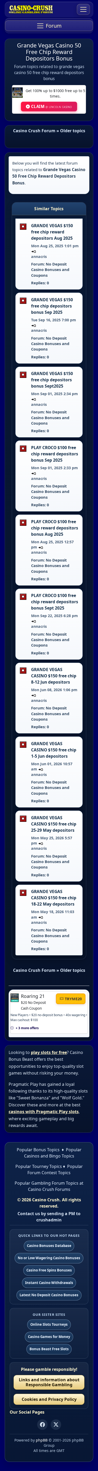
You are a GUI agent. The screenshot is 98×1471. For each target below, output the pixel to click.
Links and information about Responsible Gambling (49, 1382)
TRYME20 (73, 998)
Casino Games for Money (49, 1336)
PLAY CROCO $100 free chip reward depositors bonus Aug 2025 (54, 528)
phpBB (42, 1440)
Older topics (72, 131)
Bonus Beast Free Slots (49, 1349)
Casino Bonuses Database (49, 1245)
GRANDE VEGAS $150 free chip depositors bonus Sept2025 (52, 380)
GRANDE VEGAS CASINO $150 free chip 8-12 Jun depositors (53, 676)
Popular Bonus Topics (38, 1150)
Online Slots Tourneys (49, 1324)
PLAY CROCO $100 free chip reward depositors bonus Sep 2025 (54, 454)
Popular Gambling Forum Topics (46, 1183)
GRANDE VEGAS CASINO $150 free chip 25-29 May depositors (53, 824)
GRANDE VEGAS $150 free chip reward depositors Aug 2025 (52, 232)
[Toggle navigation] (83, 9)
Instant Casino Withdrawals (49, 1282)
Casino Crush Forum (34, 131)
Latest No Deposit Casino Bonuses (49, 1295)
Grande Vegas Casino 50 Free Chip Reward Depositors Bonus (49, 51)
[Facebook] (42, 1424)
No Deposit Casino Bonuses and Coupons (50, 269)
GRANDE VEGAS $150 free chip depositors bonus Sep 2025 (52, 306)
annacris (39, 256)
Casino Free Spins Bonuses (49, 1270)
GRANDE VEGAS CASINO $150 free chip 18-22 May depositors (53, 898)
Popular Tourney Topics (38, 1166)
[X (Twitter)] (56, 1424)
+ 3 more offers (27, 1028)
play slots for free (49, 1052)
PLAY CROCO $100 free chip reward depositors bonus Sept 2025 (54, 602)
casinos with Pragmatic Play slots (44, 1111)
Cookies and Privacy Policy (49, 1399)
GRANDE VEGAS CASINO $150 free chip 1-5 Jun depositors (53, 750)
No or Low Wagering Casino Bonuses (49, 1258)
